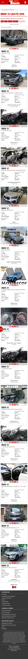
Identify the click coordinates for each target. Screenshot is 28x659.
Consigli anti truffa (6, 610)
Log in (3, 627)
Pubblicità (4, 628)
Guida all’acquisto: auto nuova (9, 614)
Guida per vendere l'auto (8, 618)
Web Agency (14, 650)
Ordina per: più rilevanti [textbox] (6, 27)
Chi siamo (4, 594)
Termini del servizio (7, 598)
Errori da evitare (6, 612)
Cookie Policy (5, 601)
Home (3, 9)
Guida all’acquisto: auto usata (9, 616)
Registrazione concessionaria (9, 625)
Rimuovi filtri (22, 21)
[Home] (14, 2)
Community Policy (6, 605)
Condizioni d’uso (6, 603)
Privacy (3, 600)
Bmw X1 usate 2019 (9, 9)
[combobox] (14, 27)
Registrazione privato (7, 623)
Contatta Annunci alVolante (8, 596)
